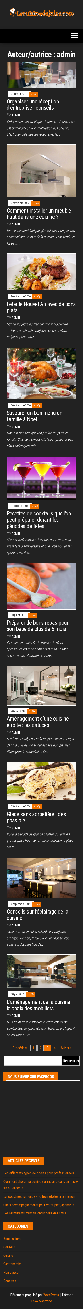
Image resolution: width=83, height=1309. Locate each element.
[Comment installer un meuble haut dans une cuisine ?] (41, 170)
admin (16, 115)
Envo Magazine (41, 1301)
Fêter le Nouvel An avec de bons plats (41, 307)
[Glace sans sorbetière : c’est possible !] (41, 781)
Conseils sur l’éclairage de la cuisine (37, 914)
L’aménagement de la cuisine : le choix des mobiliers (40, 1005)
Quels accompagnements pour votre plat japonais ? (38, 1205)
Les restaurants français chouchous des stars (34, 1213)
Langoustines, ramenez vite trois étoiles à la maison (39, 1196)
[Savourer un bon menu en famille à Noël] (41, 373)
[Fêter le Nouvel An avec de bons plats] (41, 272)
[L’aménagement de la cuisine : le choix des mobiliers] (41, 971)
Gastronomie (12, 1264)
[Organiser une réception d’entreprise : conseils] (41, 75)
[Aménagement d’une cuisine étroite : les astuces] (41, 685)
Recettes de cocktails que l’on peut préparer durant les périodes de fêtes (39, 519)
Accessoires (12, 1239)
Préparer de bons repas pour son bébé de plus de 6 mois (37, 625)
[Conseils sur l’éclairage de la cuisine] (41, 877)
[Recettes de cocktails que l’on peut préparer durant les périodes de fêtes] (41, 478)
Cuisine (8, 1255)
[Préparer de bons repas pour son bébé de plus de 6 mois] (41, 586)
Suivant (66, 1048)
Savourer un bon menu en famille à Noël (34, 416)
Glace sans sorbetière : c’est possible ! (37, 817)
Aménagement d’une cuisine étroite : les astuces (38, 721)
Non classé (11, 1272)
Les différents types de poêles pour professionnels (38, 1173)
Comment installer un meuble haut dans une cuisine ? (39, 213)
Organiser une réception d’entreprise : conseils (33, 104)
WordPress (51, 1295)
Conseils (9, 1247)
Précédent (19, 1048)
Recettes (9, 1281)
